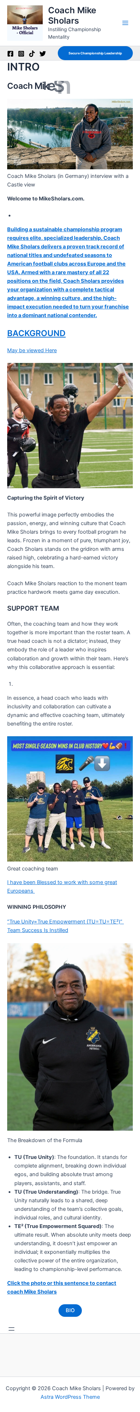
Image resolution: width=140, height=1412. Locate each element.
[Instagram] (21, 53)
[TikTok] (32, 53)
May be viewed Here (32, 350)
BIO (70, 1310)
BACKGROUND (36, 333)
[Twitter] (42, 53)
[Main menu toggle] (125, 22)
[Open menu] (11, 1329)
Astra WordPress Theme (70, 1397)
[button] (95, 53)
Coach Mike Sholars (72, 15)
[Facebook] (10, 53)
